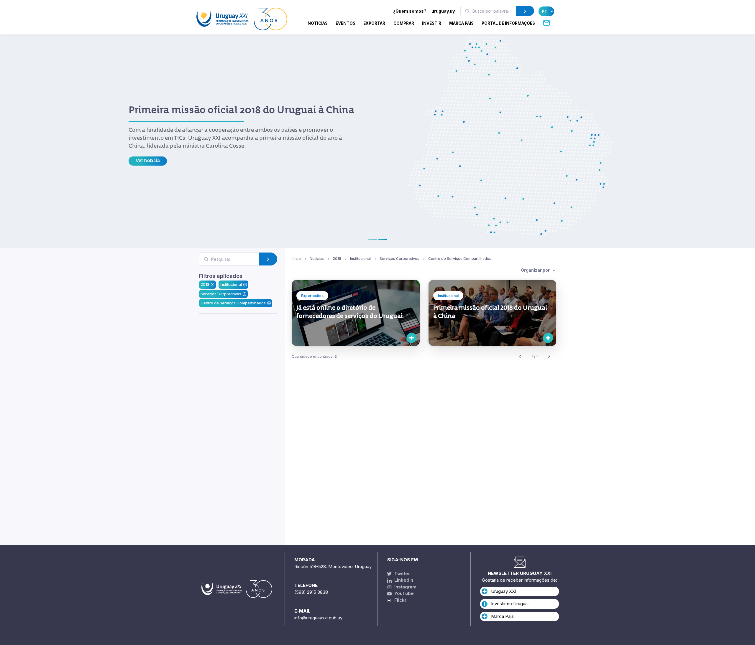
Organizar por (536, 258)
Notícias (318, 23)
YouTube (403, 593)
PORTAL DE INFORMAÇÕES (508, 23)
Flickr (398, 600)
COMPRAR (403, 23)
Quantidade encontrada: (314, 345)
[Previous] (520, 345)
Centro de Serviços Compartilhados (233, 291)
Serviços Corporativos (221, 282)
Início (296, 247)
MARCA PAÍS (461, 23)
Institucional (231, 273)
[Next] (549, 345)
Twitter (401, 573)
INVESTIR (431, 23)
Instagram (404, 587)
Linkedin (403, 580)
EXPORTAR (374, 23)
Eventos (345, 23)
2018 (205, 273)
